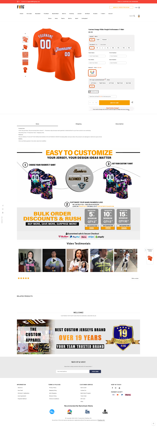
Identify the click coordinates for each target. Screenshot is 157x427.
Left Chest (111, 83)
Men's (92, 39)
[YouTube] (120, 387)
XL (108, 48)
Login (136, 7)
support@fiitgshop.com (33, 1)
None (92, 86)
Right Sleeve (102, 83)
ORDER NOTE (83, 206)
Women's (104, 39)
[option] (57, 55)
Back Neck (128, 83)
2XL (113, 48)
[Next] (25, 76)
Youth (97, 39)
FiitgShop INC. (101, 420)
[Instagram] (116, 387)
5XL (129, 48)
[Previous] (25, 33)
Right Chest (120, 83)
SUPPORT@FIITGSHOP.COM (105, 206)
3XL (118, 48)
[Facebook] (113, 387)
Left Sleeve (93, 83)
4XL (124, 48)
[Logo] (21, 7)
